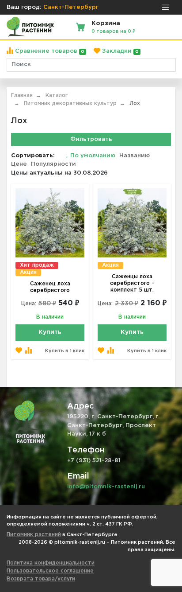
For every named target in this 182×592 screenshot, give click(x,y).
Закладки (119, 51)
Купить (49, 332)
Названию (134, 155)
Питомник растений (34, 534)
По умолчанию (91, 155)
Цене (19, 164)
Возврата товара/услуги (41, 578)
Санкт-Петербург (71, 7)
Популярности (53, 164)
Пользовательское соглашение (50, 571)
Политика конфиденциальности (51, 563)
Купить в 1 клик (64, 351)
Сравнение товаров (48, 51)
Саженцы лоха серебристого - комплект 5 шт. (132, 283)
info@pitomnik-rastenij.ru (106, 486)
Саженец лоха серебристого (50, 287)
